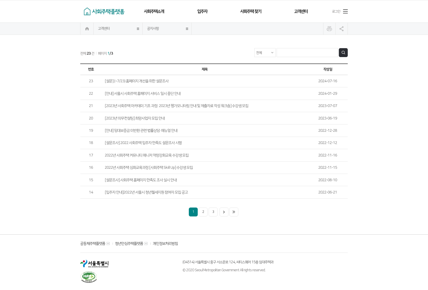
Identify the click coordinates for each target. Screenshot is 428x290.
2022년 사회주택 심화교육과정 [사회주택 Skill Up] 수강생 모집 (149, 167)
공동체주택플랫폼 (92, 243)
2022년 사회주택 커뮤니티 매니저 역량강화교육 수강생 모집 (147, 155)
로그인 (336, 11)
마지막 (233, 212)
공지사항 (153, 28)
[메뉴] (345, 11)
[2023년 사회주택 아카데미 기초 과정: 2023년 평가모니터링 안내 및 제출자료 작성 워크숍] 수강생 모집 (176, 106)
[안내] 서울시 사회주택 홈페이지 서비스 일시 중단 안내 (143, 93)
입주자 (202, 11)
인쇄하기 (329, 29)
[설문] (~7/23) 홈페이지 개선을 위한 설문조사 (137, 81)
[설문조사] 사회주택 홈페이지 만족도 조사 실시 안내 (141, 180)
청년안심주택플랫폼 (129, 243)
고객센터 (301, 11)
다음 (224, 212)
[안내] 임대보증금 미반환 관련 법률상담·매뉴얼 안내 (141, 130)
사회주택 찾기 (250, 11)
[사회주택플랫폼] (104, 11)
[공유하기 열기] (342, 29)
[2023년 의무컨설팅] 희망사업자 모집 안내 (135, 118)
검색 (343, 52)
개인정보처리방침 (165, 243)
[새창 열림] (94, 263)
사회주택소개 (154, 11)
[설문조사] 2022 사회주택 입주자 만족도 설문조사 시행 (143, 143)
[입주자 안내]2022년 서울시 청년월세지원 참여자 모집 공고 (146, 192)
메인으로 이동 (87, 29)
